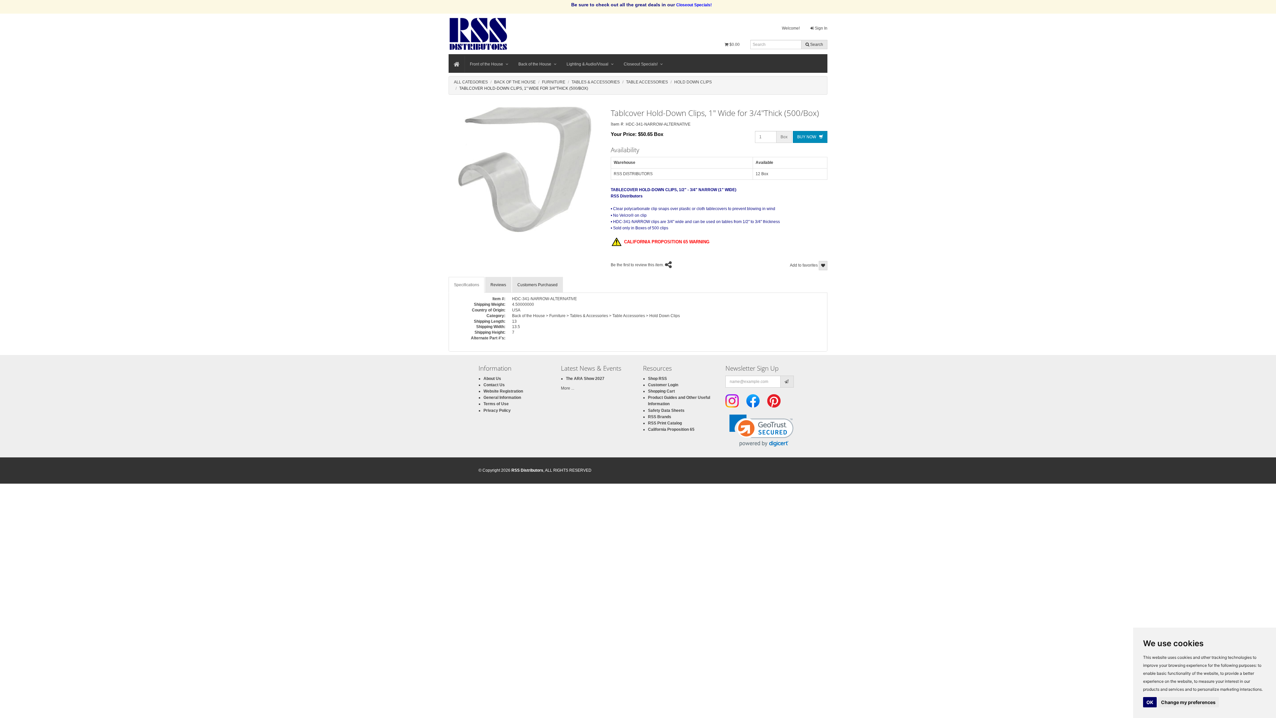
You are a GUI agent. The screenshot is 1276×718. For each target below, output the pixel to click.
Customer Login (663, 385)
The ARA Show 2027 (585, 378)
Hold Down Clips (693, 82)
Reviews (498, 285)
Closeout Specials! (641, 64)
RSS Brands (659, 417)
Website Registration (503, 391)
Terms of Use (496, 404)
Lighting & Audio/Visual (587, 64)
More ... (567, 388)
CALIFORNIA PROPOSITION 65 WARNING (665, 241)
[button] (761, 430)
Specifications (466, 285)
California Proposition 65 (671, 429)
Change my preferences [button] (1188, 702)
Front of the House (486, 64)
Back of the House (534, 64)
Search (816, 44)
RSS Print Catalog (665, 423)
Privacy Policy (497, 410)
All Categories (471, 82)
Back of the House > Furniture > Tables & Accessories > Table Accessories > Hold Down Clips (596, 315)
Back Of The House (515, 82)
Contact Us (494, 385)
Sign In (820, 28)
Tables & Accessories (596, 82)
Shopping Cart (661, 391)
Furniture (553, 82)
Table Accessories (647, 82)
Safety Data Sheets (666, 410)
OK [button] (1149, 702)
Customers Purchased (537, 285)
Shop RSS (657, 378)
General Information (502, 397)
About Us (492, 378)
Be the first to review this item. (637, 265)
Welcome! (791, 28)
